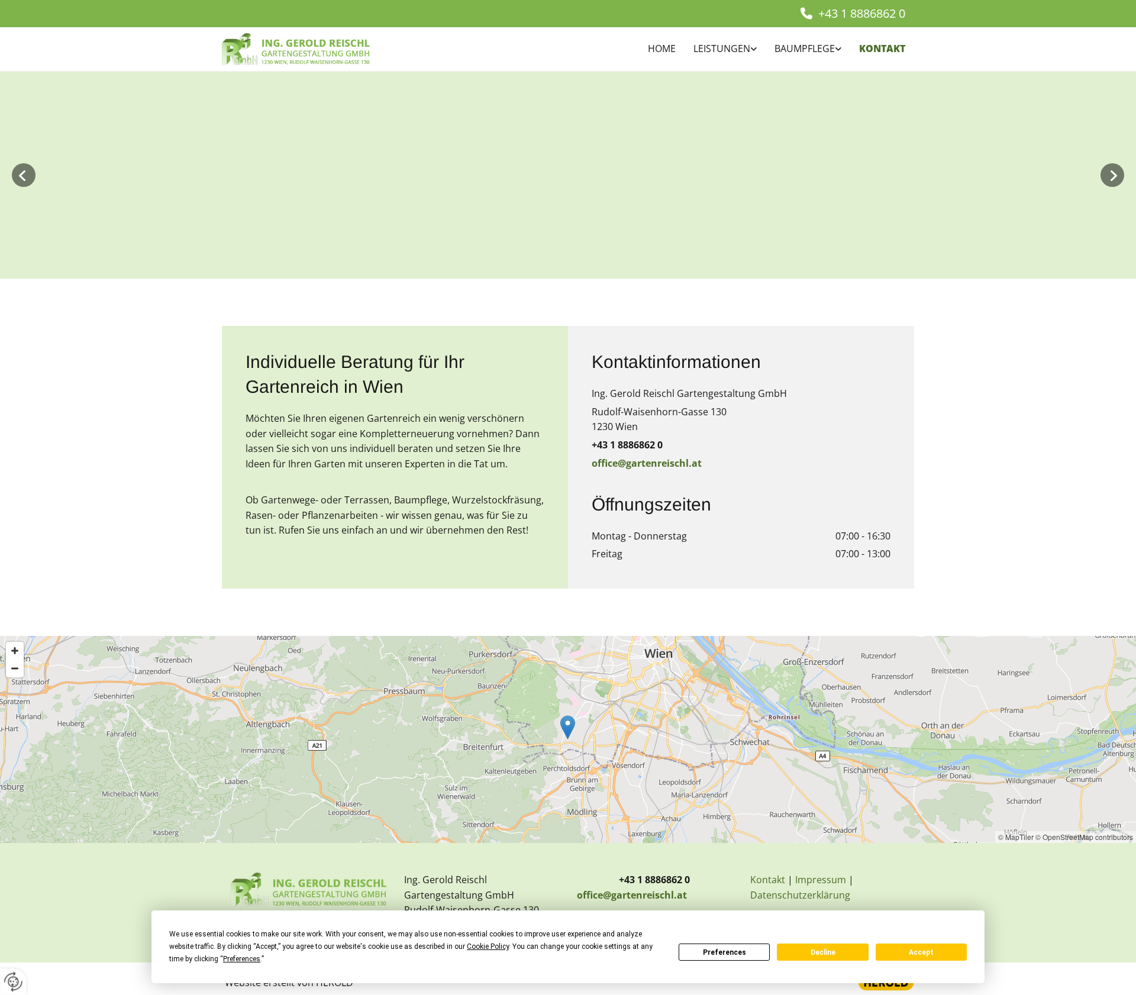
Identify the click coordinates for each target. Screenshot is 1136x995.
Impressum (820, 879)
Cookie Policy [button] (488, 946)
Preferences (724, 952)
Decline (823, 952)
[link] (716, 49)
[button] (567, 727)
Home (662, 48)
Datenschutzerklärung (800, 895)
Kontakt (882, 48)
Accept (921, 952)
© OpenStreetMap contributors (1084, 837)
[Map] (568, 739)
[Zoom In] (15, 651)
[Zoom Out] (15, 668)
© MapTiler (1016, 837)
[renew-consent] (13, 981)
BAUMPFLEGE (804, 48)
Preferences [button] (241, 959)
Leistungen (721, 48)
